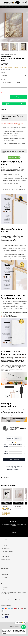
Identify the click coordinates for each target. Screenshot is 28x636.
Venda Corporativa (5, 580)
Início (2, 53)
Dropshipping (4, 577)
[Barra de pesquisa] (22, 2)
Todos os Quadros (8, 53)
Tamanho (3, 72)
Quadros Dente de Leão (19, 53)
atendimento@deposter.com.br (7, 589)
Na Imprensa (4, 554)
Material (3, 79)
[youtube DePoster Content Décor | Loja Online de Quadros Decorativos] (16, 599)
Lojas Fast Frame (4, 564)
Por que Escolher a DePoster (7, 551)
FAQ (2, 543)
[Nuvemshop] (14, 626)
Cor (2, 86)
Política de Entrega (5, 556)
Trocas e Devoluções (5, 559)
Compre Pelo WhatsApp (6, 548)
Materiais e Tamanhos (5, 545)
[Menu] (2, 2)
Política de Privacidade (6, 562)
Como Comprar (4, 574)
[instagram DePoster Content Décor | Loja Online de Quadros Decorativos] (8, 599)
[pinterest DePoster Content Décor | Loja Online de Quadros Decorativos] (19, 599)
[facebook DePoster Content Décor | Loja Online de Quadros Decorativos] (12, 599)
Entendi (4, 633)
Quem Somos (4, 571)
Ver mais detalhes (6, 69)
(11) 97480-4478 (4, 587)
